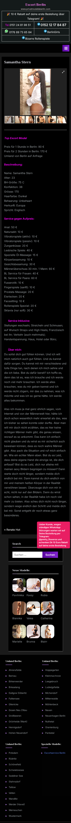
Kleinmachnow (53, 676)
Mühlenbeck (51, 704)
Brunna (31, 641)
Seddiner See (16, 775)
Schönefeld (15, 764)
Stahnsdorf (14, 781)
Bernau (12, 676)
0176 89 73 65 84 (20, 32)
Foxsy (30, 595)
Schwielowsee (16, 770)
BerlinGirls (53, 32)
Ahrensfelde (15, 670)
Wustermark (15, 816)
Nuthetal (49, 721)
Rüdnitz (13, 758)
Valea (30, 618)
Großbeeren (15, 715)
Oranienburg (51, 727)
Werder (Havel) (17, 804)
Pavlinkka (18, 595)
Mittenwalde (51, 698)
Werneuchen (15, 810)
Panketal (49, 733)
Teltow (12, 787)
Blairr (44, 641)
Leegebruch (51, 681)
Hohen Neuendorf (18, 733)
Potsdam (13, 753)
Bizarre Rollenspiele (37, 38)
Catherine (47, 618)
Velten (12, 793)
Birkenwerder (16, 681)
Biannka (17, 618)
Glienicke (13, 704)
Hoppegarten (52, 670)
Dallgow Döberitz (18, 693)
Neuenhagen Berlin (55, 715)
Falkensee (14, 698)
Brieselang (14, 687)
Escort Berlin (35, 5)
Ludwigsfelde (52, 687)
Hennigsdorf (15, 727)
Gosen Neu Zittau (18, 710)
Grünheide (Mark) (18, 721)
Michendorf (51, 693)
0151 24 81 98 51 (20, 25)
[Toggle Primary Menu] (65, 48)
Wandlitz (13, 798)
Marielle (17, 641)
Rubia (44, 595)
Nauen (48, 710)
